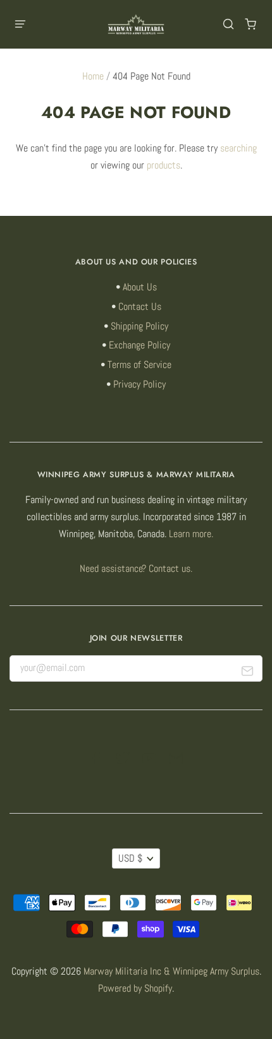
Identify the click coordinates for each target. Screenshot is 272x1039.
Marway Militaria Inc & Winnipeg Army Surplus (171, 971)
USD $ (130, 858)
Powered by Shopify (135, 988)
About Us (140, 287)
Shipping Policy (139, 326)
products (163, 165)
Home (93, 76)
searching (238, 148)
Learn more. (191, 534)
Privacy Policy (139, 384)
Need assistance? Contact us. (136, 568)
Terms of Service (139, 365)
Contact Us (139, 306)
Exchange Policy (139, 345)
